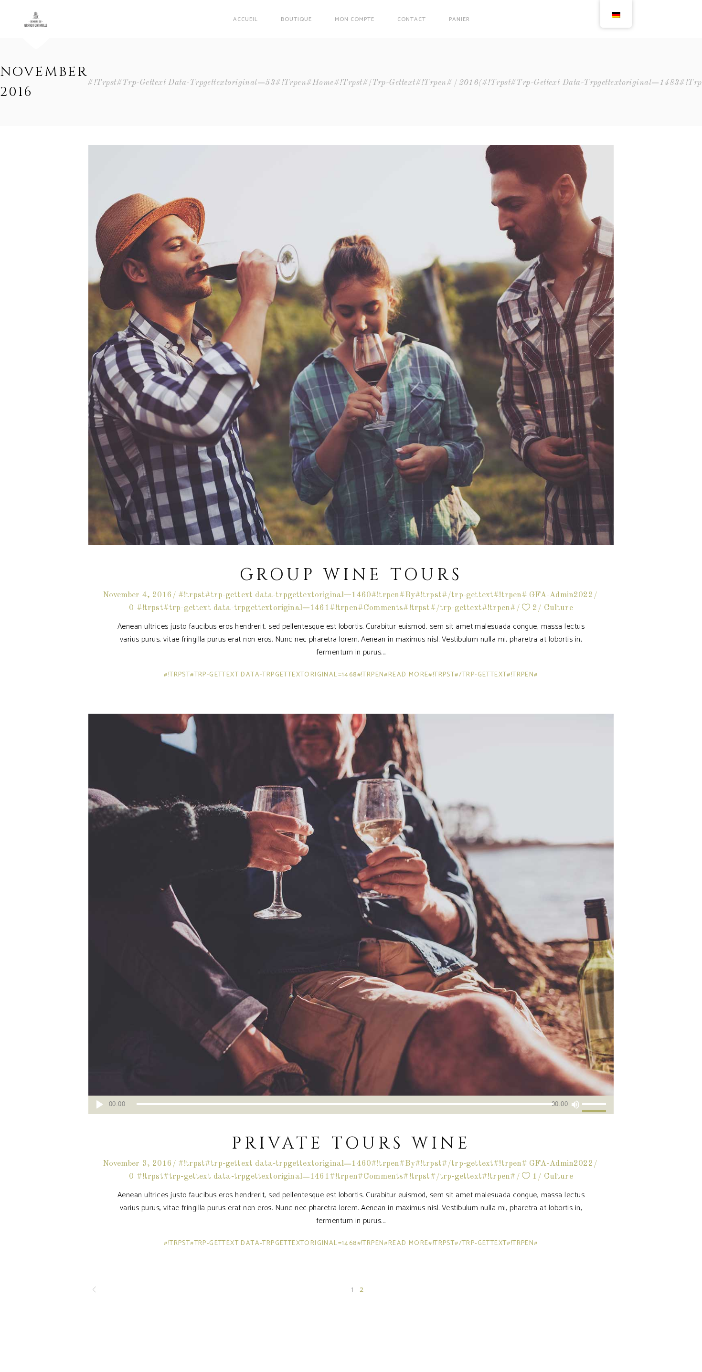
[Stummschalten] (575, 1105)
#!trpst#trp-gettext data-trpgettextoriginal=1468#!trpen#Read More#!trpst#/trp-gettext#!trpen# (351, 674)
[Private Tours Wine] (351, 914)
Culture (558, 608)
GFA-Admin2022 (561, 595)
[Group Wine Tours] (351, 345)
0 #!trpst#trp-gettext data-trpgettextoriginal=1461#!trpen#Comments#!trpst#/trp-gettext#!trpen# (322, 608)
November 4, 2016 (137, 595)
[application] (351, 1105)
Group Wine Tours (351, 575)
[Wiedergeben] (99, 1105)
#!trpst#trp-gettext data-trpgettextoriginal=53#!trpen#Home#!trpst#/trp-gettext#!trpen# (269, 83)
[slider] (595, 1105)
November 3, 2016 (137, 1164)
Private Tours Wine (351, 1143)
